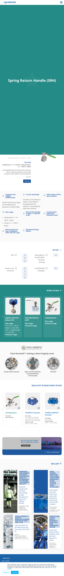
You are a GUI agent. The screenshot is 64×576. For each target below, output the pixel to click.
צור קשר (27, 181)
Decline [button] (6, 572)
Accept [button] (14, 572)
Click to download (52, 452)
